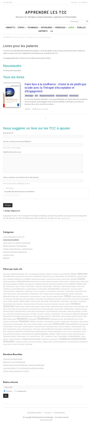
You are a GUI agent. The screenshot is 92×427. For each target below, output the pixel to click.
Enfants (67, 296)
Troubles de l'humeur (15, 339)
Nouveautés (24, 321)
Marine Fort (48, 316)
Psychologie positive (52, 326)
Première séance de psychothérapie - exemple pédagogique (23, 365)
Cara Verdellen (30, 286)
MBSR (4, 319)
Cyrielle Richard (70, 291)
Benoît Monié (53, 284)
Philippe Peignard (37, 324)
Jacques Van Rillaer (79, 306)
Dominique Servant (35, 296)
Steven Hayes (74, 96)
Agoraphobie (20, 276)
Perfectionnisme (7, 324)
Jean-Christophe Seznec (23, 309)
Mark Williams (56, 316)
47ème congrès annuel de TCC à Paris (16, 371)
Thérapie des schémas (9, 336)
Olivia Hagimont (49, 321)
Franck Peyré (58, 299)
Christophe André (61, 96)
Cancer (17, 286)
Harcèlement (82, 301)
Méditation (22, 318)
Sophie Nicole (11, 331)
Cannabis (22, 286)
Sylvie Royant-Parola (27, 334)
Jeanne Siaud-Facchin (21, 311)
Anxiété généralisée (23, 281)
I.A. (52, 31)
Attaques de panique (52, 281)
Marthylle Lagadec (66, 316)
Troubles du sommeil (21, 341)
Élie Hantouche (17, 299)
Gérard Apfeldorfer (54, 301)
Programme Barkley (28, 326)
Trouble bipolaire (74, 336)
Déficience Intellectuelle (61, 293)
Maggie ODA (76, 313)
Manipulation (84, 313)
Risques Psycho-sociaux (14, 329)
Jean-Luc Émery (59, 309)
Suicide (84, 331)
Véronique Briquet (73, 341)
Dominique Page (24, 296)
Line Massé (33, 313)
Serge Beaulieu (67, 329)
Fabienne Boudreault (29, 299)
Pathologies (46, 27)
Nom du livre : (8, 133)
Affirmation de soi (9, 276)
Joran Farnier (10, 313)
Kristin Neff (17, 313)
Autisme (21, 284)
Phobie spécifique (71, 324)
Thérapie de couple (66, 334)
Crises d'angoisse (51, 291)
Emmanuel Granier (58, 296)
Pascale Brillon (65, 321)
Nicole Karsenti (13, 321)
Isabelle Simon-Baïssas (57, 306)
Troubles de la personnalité (31, 339)
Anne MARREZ (27, 279)
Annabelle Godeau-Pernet (14, 279)
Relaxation (68, 326)
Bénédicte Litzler (63, 284)
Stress (64, 331)
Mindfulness (43, 318)
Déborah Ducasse (49, 293)
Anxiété (81, 278)
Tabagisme (52, 334)
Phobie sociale (59, 324)
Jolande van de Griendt (74, 311)
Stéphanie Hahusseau (41, 331)
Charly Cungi (80, 286)
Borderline (72, 284)
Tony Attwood (49, 336)
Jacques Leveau (68, 306)
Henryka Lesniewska (29, 304)
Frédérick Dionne (35, 301)
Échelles (81, 27)
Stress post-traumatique (74, 331)
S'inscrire (74, 2)
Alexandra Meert (60, 276)
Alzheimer (80, 276)
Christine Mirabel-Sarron (19, 288)
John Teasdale (62, 311)
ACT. (36, 96)
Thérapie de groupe (79, 334)
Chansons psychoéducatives (12, 359)
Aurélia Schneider (75, 281)
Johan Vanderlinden (52, 311)
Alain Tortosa (46, 276)
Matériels (6, 258)
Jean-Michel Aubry (69, 309)
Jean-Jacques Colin (36, 309)
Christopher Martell (9, 291)
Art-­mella (43, 281)
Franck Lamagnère (49, 299)
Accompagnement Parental (36, 274)
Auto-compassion (30, 284)
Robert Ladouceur (27, 329)
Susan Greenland (8, 334)
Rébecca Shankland (76, 326)
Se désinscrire (21, 391)
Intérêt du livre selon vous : (12, 152)
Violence (15, 344)
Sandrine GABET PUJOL (47, 329)
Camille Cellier (10, 286)
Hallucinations (74, 301)
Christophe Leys (65, 288)
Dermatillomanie (34, 293)
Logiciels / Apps (8, 255)
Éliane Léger (9, 299)
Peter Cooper (28, 324)
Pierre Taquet (18, 326)
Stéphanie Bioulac (29, 331)
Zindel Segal (28, 344)
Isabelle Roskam (45, 306)
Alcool (53, 276)
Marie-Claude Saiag (39, 316)
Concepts (10, 27)
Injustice (61, 304)
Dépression (7, 296)
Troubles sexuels (47, 341)
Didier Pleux (15, 296)
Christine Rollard (42, 288)
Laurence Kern (26, 313)
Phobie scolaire (47, 324)
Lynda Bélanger (55, 313)
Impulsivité (55, 304)
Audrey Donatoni (64, 281)
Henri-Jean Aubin (18, 304)
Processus (60, 27)
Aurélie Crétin (84, 281)
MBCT (85, 316)
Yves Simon (21, 344)
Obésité (32, 321)
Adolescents (83, 274)
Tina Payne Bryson (35, 336)
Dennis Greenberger (23, 293)
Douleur (43, 296)
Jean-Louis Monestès (48, 309)
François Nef (75, 299)
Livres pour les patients (20, 46)
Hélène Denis (39, 304)
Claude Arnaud (19, 291)
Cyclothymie (60, 291)
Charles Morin (57, 286)
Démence (72, 293)
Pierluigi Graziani (83, 324)
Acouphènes (48, 274)
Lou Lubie (40, 313)
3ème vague (29, 96)
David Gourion (12, 293)
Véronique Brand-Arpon (60, 341)
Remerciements (59, 412)
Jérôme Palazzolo (41, 311)
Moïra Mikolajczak (69, 319)
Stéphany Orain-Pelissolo (55, 331)
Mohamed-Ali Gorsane (56, 319)
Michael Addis (33, 319)
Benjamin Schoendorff (47, 96)
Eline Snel (49, 296)
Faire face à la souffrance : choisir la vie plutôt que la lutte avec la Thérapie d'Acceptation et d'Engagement (55, 88)
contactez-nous (65, 218)
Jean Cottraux (12, 309)
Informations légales (34, 412)
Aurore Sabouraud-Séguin (10, 284)
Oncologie (57, 321)
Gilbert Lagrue (65, 301)
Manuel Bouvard (8, 316)
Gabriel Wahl (44, 301)
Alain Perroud (28, 276)
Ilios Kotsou (47, 304)
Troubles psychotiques (35, 341)
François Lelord (67, 299)
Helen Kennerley (8, 304)
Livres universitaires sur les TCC (14, 237)
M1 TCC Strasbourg (66, 313)
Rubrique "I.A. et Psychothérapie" (14, 362)
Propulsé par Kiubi (46, 420)
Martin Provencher (77, 316)
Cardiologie (38, 286)
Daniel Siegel (79, 291)
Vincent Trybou (7, 344)
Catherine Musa (47, 286)
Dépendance (79, 293)
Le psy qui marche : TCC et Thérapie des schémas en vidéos (23, 368)
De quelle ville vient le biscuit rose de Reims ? (19, 191)
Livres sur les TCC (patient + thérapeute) (16, 243)
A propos (48, 412)
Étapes (21, 27)
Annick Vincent (66, 279)
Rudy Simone (36, 329)
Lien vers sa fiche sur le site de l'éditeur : (17, 141)
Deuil (41, 293)
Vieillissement (83, 341)
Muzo (76, 319)
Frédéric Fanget (24, 301)
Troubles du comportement (49, 339)
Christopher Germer (77, 288)
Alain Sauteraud (37, 276)
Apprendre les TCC (46, 12)
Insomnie (67, 304)
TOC (42, 336)
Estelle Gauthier (76, 296)
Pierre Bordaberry (8, 326)
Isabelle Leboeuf (20, 306)
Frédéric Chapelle (13, 301)
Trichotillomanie (62, 336)
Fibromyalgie (39, 299)
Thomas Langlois (21, 336)
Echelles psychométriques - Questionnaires (17, 249)
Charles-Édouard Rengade (68, 286)
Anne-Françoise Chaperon (38, 279)
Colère (35, 291)
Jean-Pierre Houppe (8, 311)
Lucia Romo (47, 313)
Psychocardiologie (39, 326)
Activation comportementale (61, 274)
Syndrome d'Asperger (41, 334)
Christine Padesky (31, 288)
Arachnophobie (35, 281)
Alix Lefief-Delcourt (70, 276)
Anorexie (74, 279)
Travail (55, 336)
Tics (28, 336)
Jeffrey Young (31, 311)
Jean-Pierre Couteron (81, 309)
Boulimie (79, 284)
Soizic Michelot (77, 329)
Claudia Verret (29, 291)
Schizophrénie (59, 329)
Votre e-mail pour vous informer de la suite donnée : (21, 177)
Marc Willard (16, 316)
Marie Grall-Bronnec (27, 316)
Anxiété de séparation (9, 281)
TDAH (58, 334)
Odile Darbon (40, 321)
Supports (43, 31)
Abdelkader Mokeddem (18, 274)
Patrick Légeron (84, 321)
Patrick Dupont (74, 321)
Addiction (73, 274)
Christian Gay (7, 288)
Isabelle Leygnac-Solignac (32, 306)
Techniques (32, 27)
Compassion (42, 291)
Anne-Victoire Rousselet (54, 279)
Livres (71, 27)
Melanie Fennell (11, 319)
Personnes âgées (18, 324)
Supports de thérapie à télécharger (15, 252)
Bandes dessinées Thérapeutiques (15, 246)
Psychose (61, 326)
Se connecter (82, 2)
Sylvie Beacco (17, 334)
